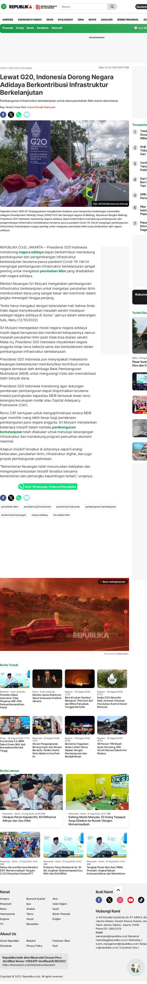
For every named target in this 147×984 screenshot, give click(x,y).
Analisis (30, 908)
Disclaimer (6, 945)
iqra (81, 19)
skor (49, 19)
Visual (29, 918)
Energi (20, 27)
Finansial (7, 27)
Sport (56, 908)
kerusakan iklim (61, 514)
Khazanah (5, 903)
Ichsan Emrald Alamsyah (41, 107)
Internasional (7, 913)
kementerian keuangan (13, 514)
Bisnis (30, 27)
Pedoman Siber (61, 940)
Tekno (29, 913)
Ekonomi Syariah (30, 19)
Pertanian (42, 27)
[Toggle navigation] (4, 6)
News (3, 908)
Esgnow (4, 918)
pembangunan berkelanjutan (100, 506)
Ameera (4, 898)
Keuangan (27, 67)
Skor (55, 898)
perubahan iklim (53, 271)
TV (1, 923)
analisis (106, 19)
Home (3, 67)
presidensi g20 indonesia (37, 506)
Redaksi (31, 940)
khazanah (65, 19)
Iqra (28, 903)
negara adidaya (31, 252)
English (57, 918)
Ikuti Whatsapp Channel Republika (50, 487)
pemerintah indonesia (68, 506)
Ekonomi (14, 67)
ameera (7, 19)
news (92, 19)
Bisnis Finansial (128, 19)
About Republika (9, 940)
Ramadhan (32, 923)
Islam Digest (60, 903)
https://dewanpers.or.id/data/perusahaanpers (29, 964)
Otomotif (56, 27)
